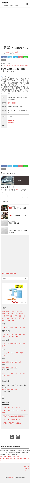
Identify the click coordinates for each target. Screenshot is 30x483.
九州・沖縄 (13, 65)
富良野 (21, 313)
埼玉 (7, 334)
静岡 (3, 346)
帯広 (7, 316)
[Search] (26, 278)
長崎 (3, 375)
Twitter (10, 57)
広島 (15, 362)
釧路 (13, 320)
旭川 (15, 316)
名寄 (7, 313)
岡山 (7, 362)
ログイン (18, 190)
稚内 (20, 318)
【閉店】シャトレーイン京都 (11, 407)
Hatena (15, 57)
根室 (24, 316)
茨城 (13, 336)
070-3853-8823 (12, 103)
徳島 (3, 367)
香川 (11, 367)
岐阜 (11, 343)
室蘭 (15, 313)
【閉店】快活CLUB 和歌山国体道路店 (13, 416)
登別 (11, 318)
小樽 (3, 316)
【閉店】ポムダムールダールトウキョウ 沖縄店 (14, 411)
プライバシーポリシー (26, 468)
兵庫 (7, 353)
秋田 (7, 327)
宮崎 (11, 373)
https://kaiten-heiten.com (9, 389)
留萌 (7, 318)
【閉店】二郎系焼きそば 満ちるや (12, 423)
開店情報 (22, 65)
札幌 (20, 316)
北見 (21, 311)
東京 (20, 334)
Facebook (4, 57)
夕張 (11, 313)
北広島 (12, 311)
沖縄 (15, 373)
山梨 (11, 334)
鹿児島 (8, 375)
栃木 (24, 334)
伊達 (3, 311)
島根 (11, 362)
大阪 (17, 353)
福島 (11, 327)
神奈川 (4, 336)
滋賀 (21, 353)
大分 (7, 373)
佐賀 (18, 65)
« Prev (4, 196)
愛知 (15, 343)
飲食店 (26, 65)
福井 (24, 343)
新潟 (15, 334)
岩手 (15, 327)
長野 (17, 336)
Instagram (11, 122)
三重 (3, 343)
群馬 (9, 336)
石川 (20, 343)
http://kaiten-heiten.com (9, 273)
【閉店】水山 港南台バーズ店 (11, 419)
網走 (3, 320)
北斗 (17, 311)
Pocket (21, 57)
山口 (3, 362)
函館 (7, 311)
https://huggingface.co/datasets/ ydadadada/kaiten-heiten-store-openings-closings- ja (15, 458)
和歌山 (12, 353)
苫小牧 (8, 320)
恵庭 (11, 316)
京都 (3, 353)
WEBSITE (11, 120)
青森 (3, 327)
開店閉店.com (12, 477)
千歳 (3, 313)
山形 (20, 327)
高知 (15, 367)
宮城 (24, 327)
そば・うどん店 (6, 65)
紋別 (24, 318)
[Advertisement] (15, 26)
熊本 (20, 373)
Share (3, 59)
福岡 (24, 373)
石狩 (15, 318)
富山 (7, 343)
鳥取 (20, 362)
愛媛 (7, 367)
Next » (25, 196)
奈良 (3, 355)
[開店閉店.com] (9, 3)
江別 (3, 318)
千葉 (3, 334)
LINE (26, 57)
